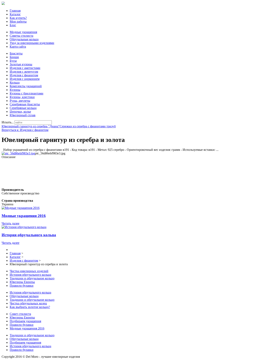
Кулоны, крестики (22, 97)
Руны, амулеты (20, 100)
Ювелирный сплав (22, 115)
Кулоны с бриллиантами (26, 93)
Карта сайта (18, 46)
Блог (13, 25)
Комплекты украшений (26, 86)
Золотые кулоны (21, 64)
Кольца (15, 82)
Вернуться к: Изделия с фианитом (25, 130)
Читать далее (10, 223)
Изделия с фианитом (24, 75)
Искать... (8, 122)
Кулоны (15, 89)
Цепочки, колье (20, 111)
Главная (15, 10)
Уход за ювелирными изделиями (32, 43)
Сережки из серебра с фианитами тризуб (88, 126)
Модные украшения (23, 32)
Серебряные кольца (23, 108)
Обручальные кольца (24, 39)
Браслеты (16, 53)
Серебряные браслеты (25, 104)
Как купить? (18, 18)
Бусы (13, 60)
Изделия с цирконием (25, 79)
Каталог (15, 14)
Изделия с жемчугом (24, 71)
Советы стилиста (21, 35)
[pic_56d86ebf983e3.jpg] (18, 153)
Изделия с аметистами (25, 68)
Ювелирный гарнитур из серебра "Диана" (31, 126)
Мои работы (18, 21)
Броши (14, 57)
